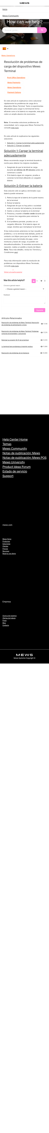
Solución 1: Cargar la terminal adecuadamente (25, 143)
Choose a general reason (12, 285)
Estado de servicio (15, 471)
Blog (4, 623)
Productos (6, 541)
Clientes (5, 546)
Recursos (6, 551)
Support (8, 476)
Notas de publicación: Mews (21, 453)
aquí (16, 252)
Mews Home (7, 539)
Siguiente (39, 310)
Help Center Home (15, 439)
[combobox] (19, 30)
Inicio (5, 9)
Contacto (6, 625)
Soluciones (6, 544)
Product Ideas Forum (17, 466)
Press (5, 620)
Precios (5, 549)
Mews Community (11, 15)
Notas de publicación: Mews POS (24, 457)
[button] (34, 281)
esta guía (15, 128)
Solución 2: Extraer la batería (18, 146)
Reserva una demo (9, 553)
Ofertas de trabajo (9, 618)
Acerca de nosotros (10, 616)
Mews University (14, 462)
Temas (7, 444)
